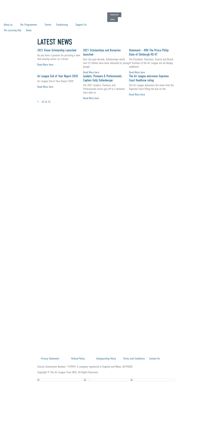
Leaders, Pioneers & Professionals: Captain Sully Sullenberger (102, 78)
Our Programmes (28, 24)
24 (46, 101)
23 (43, 101)
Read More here (45, 64)
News (29, 30)
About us (8, 24)
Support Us (81, 24)
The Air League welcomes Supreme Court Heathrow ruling (149, 78)
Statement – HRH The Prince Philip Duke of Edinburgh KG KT (149, 52)
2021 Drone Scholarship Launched (56, 50)
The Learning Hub (12, 30)
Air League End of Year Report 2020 (57, 76)
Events (48, 24)
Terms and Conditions (134, 358)
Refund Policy (78, 358)
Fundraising (62, 24)
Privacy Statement (50, 358)
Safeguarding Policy (106, 358)
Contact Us (154, 358)
